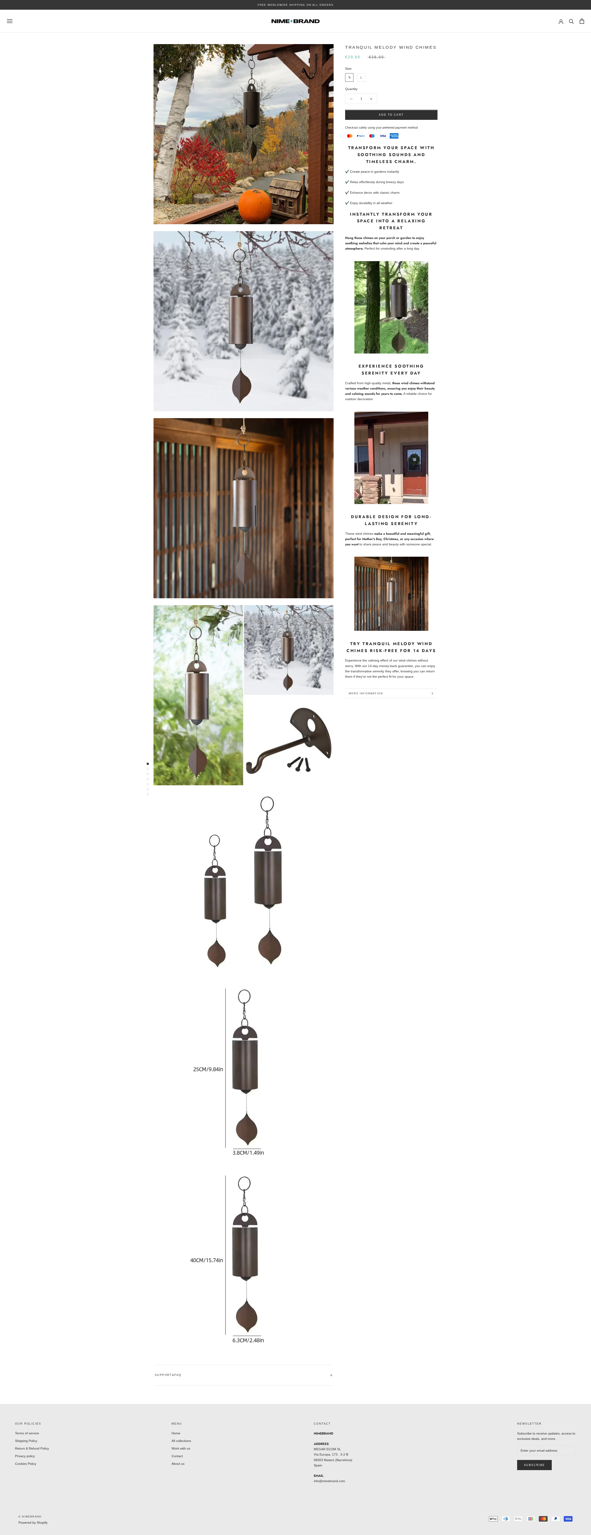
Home (176, 1433)
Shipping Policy (26, 1441)
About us (178, 1464)
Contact (177, 1456)
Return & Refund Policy (32, 1448)
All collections (181, 1441)
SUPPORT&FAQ (168, 1375)
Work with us (181, 1448)
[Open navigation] (9, 21)
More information (366, 693)
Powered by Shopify (33, 1522)
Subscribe (534, 1465)
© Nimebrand (30, 1516)
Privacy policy (25, 1456)
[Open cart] (582, 21)
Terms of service (27, 1433)
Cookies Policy (25, 1464)
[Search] (571, 21)
